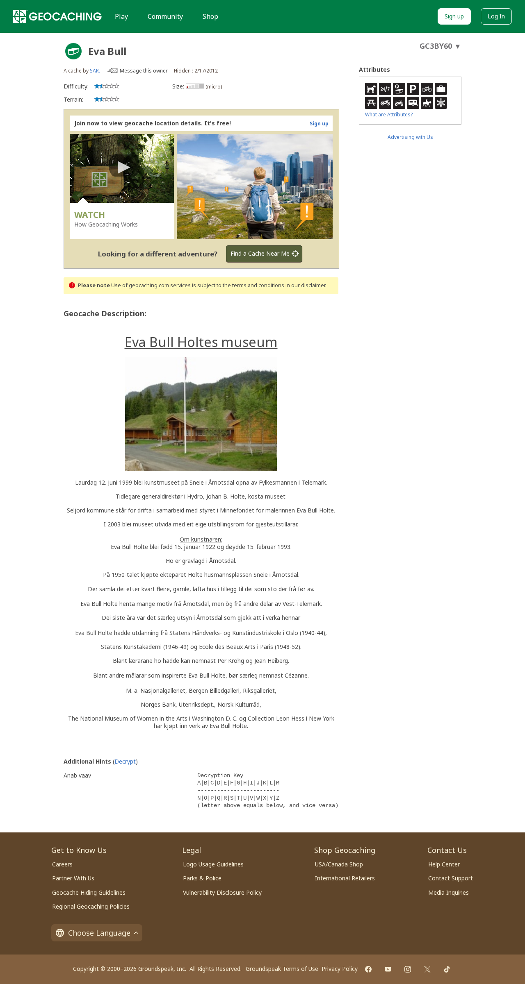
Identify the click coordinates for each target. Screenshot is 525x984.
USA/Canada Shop (339, 864)
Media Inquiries (448, 892)
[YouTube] (388, 969)
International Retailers (345, 878)
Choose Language (99, 933)
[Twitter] (427, 969)
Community (165, 16)
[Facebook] (368, 969)
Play (121, 16)
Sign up (454, 16)
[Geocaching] (57, 16)
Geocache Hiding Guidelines (89, 892)
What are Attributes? (389, 114)
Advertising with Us (410, 137)
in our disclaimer (305, 285)
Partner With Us (73, 878)
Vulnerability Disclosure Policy (222, 892)
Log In (496, 16)
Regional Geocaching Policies (91, 906)
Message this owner (144, 70)
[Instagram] (408, 969)
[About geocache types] (73, 51)
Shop (210, 16)
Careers (62, 864)
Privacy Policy (340, 969)
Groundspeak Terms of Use (282, 969)
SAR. (95, 70)
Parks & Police (202, 878)
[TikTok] (447, 969)
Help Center (444, 864)
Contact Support (450, 878)
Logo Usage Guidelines (213, 864)
